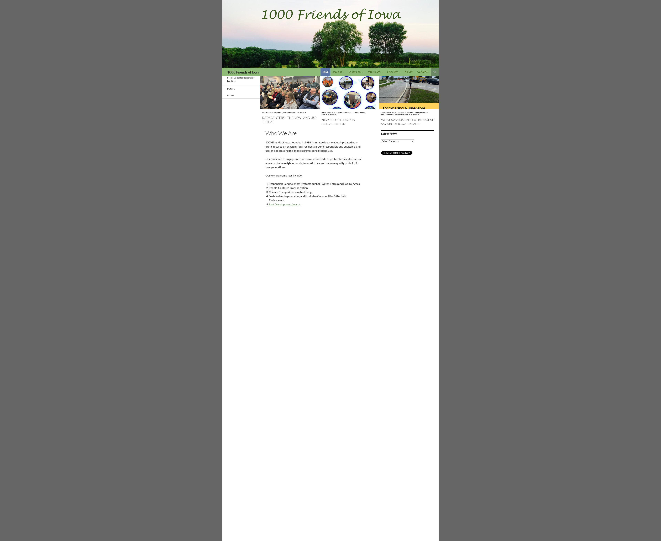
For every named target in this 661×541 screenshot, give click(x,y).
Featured (287, 112)
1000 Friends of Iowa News (394, 112)
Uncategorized (329, 114)
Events (230, 95)
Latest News (299, 112)
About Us (337, 72)
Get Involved (374, 72)
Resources (392, 72)
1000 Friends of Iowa (243, 72)
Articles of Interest (272, 112)
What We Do (355, 72)
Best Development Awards (285, 204)
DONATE (408, 72)
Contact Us (422, 72)
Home (325, 72)
